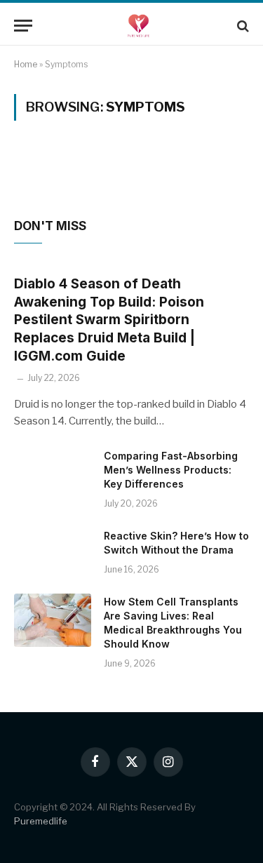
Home (25, 64)
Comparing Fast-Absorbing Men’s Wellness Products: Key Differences (171, 470)
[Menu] (23, 25)
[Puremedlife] (138, 25)
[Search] (241, 25)
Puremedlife (40, 821)
